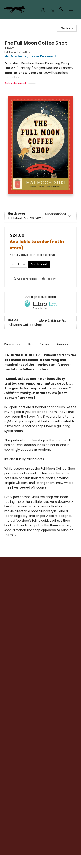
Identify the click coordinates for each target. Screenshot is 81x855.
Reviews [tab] (62, 344)
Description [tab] (12, 344)
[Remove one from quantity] (12, 264)
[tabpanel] (40, 450)
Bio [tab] (30, 344)
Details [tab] (45, 344)
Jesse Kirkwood (43, 56)
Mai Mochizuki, (16, 56)
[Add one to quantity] (24, 264)
